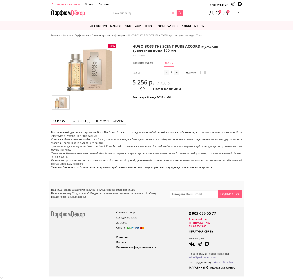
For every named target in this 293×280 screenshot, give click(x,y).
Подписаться (230, 194)
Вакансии (122, 242)
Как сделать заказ (126, 217)
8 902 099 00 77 (219, 5)
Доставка (104, 4)
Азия (128, 26)
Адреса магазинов (68, 4)
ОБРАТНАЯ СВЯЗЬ (201, 231)
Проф (148, 26)
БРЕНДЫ (199, 26)
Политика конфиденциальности (136, 247)
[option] (90, 69)
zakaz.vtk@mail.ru (223, 262)
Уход (138, 26)
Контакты (122, 237)
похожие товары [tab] (109, 121)
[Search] (180, 13)
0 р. (235, 12)
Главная (55, 35)
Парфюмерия (98, 26)
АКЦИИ (186, 26)
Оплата (89, 4)
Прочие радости (167, 26)
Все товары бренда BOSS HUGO (151, 97)
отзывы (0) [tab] (81, 121)
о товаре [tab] (60, 121)
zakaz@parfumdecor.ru (202, 257)
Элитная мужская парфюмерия (109, 35)
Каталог (67, 35)
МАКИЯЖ (115, 26)
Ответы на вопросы (127, 212)
